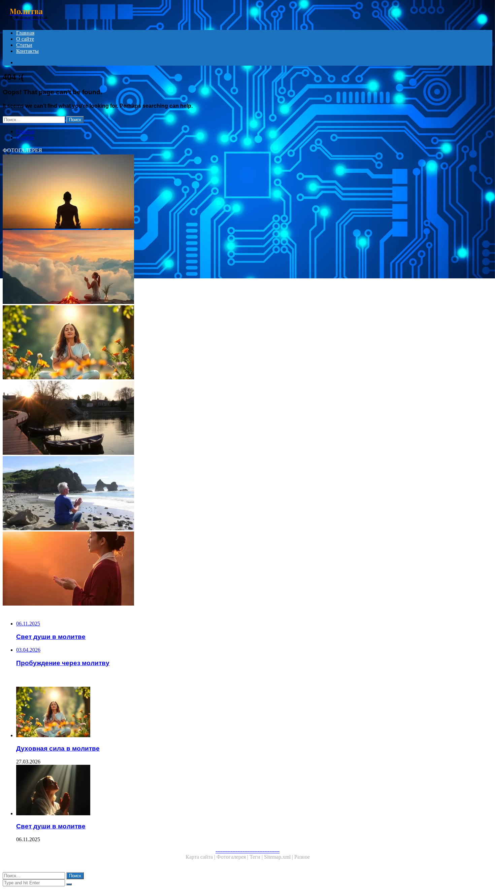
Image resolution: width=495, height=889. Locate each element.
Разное (302, 857)
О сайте (25, 39)
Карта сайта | (201, 857)
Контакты (27, 51)
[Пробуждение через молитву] (205, 267)
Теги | (257, 857)
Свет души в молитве (51, 826)
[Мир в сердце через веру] (205, 569)
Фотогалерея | (233, 857)
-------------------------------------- (247, 851)
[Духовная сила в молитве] (205, 343)
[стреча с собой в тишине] (205, 418)
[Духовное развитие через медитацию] (205, 192)
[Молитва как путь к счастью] (205, 494)
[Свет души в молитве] (211, 791)
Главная (25, 33)
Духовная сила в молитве (58, 748)
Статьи (24, 45)
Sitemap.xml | (279, 857)
